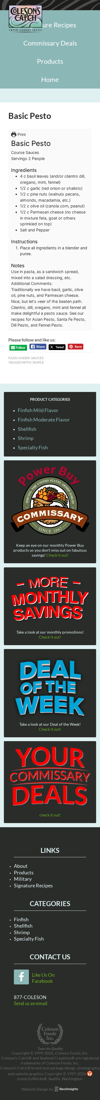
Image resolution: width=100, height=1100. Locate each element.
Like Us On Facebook (43, 978)
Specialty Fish (33, 447)
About (21, 866)
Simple (38, 362)
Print (21, 134)
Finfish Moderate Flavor (44, 419)
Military (23, 879)
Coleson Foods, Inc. (25, 19)
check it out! (50, 815)
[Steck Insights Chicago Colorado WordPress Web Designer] (66, 1089)
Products (24, 872)
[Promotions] (49, 598)
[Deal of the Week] (49, 688)
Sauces (37, 358)
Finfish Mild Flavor (38, 410)
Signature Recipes (33, 885)
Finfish (21, 919)
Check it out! (57, 555)
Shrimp (26, 438)
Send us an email (30, 1003)
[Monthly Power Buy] (49, 501)
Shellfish (27, 429)
